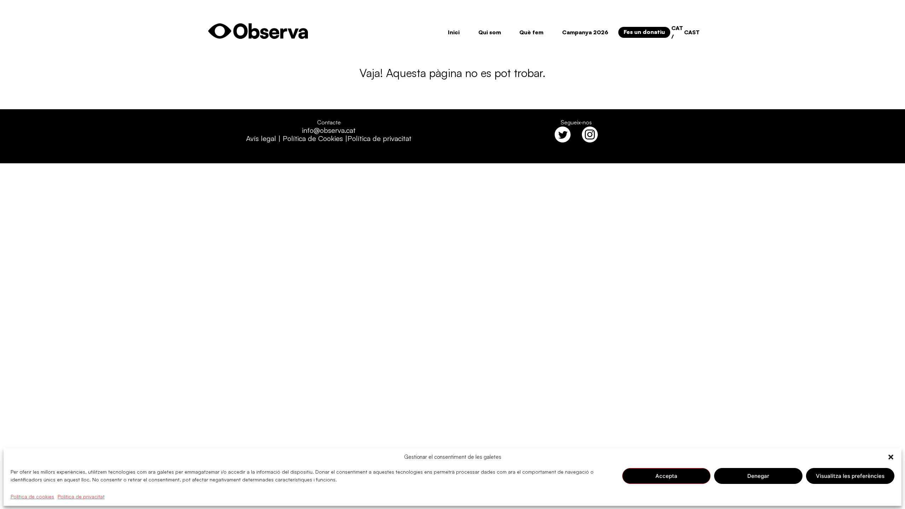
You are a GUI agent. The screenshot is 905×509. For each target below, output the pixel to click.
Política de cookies (32, 496)
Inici (454, 32)
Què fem (531, 32)
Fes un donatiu (644, 31)
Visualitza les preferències (850, 476)
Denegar (758, 476)
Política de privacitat (81, 496)
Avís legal (261, 138)
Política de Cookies (313, 138)
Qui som (489, 32)
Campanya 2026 (585, 32)
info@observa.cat (329, 130)
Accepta (666, 476)
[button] (890, 457)
